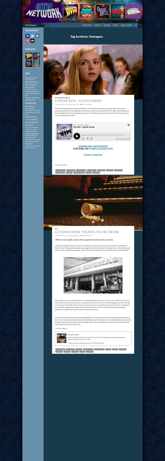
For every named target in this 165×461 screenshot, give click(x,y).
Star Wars (123, 349)
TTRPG (32, 136)
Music (115, 25)
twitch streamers (30, 137)
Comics (97, 25)
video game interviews (31, 141)
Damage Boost (34, 91)
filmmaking (118, 170)
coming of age (81, 170)
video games (29, 143)
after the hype (61, 170)
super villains (34, 131)
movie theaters (99, 349)
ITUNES (93, 148)
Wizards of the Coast (30, 145)
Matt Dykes (37, 110)
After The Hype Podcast (62, 97)
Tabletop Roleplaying (31, 133)
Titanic (82, 351)
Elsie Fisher (101, 170)
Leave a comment (87, 104)
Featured (109, 170)
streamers (28, 131)
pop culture (29, 125)
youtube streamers (30, 147)
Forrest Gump (88, 349)
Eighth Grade (92, 170)
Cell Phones (70, 349)
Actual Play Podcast (31, 78)
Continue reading (61, 165)
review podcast (29, 129)
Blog (56, 229)
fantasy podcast (30, 100)
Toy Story (90, 351)
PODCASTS (87, 25)
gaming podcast (29, 108)
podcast (69, 172)
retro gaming (28, 127)
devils (37, 93)
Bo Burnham (71, 170)
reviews (35, 129)
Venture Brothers (36, 139)
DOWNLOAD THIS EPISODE (93, 146)
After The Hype (74, 104)
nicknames (28, 119)
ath (37, 82)
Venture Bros (28, 139)
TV (136, 25)
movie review (60, 172)
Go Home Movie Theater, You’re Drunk (87, 232)
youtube (38, 145)
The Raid (67, 351)
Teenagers (96, 172)
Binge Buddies (30, 87)
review (89, 172)
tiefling (27, 136)
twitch (36, 135)
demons (33, 93)
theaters (75, 351)
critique (27, 91)
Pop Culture (126, 25)
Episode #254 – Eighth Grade (78, 101)
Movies (107, 25)
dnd (26, 95)
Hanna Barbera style (30, 110)
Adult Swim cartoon (29, 79)
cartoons (34, 89)
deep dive (27, 93)
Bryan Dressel (74, 235)
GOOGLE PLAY (105, 148)
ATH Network (30, 25)
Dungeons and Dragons (32, 97)
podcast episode (79, 172)
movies (109, 349)
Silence (115, 349)
